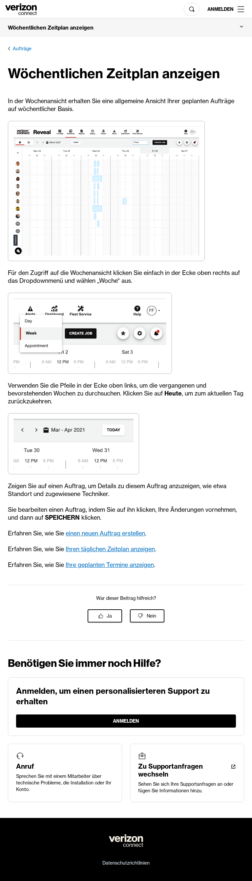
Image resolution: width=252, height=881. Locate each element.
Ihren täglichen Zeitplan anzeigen (110, 549)
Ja (109, 616)
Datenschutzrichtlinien (126, 863)
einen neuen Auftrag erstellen (105, 533)
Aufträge (22, 48)
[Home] (21, 8)
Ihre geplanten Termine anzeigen (110, 565)
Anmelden (219, 9)
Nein (151, 616)
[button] (126, 27)
